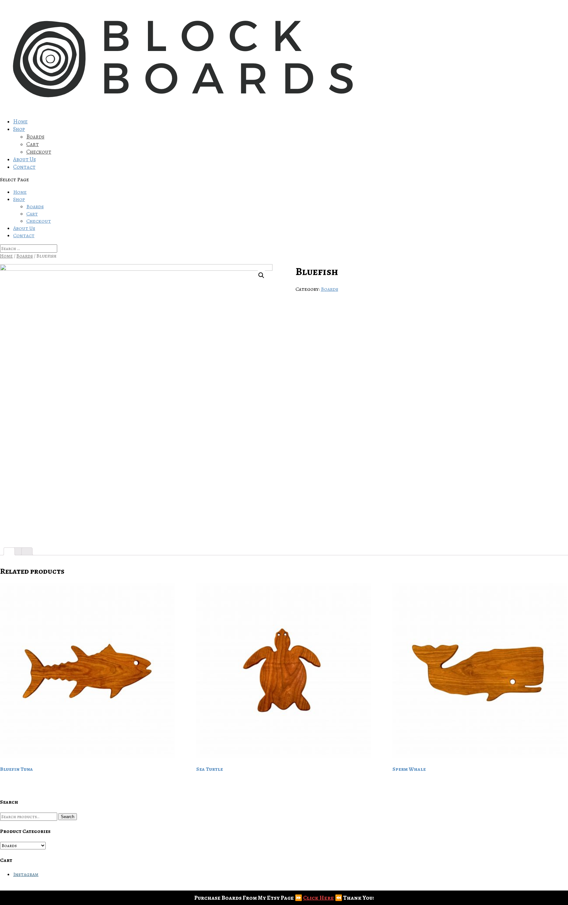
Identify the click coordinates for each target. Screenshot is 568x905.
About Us (24, 159)
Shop (19, 129)
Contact (24, 167)
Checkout (38, 152)
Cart (32, 144)
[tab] (9, 551)
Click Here (318, 898)
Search (67, 816)
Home (20, 121)
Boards (35, 136)
